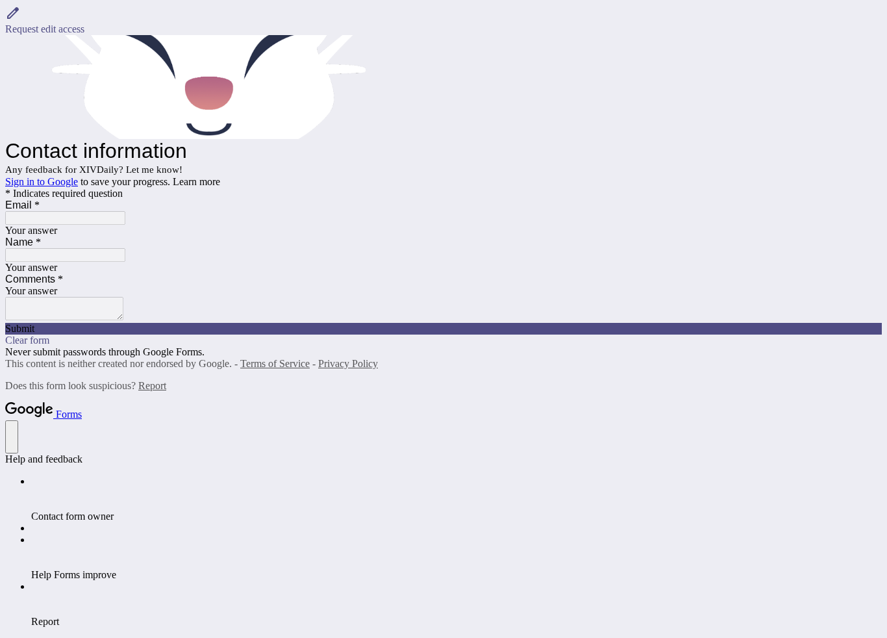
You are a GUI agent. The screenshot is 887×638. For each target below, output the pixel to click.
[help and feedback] (11, 436)
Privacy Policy (348, 363)
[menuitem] (456, 499)
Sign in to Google (41, 181)
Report (152, 385)
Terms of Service (275, 363)
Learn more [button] (196, 181)
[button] (443, 20)
